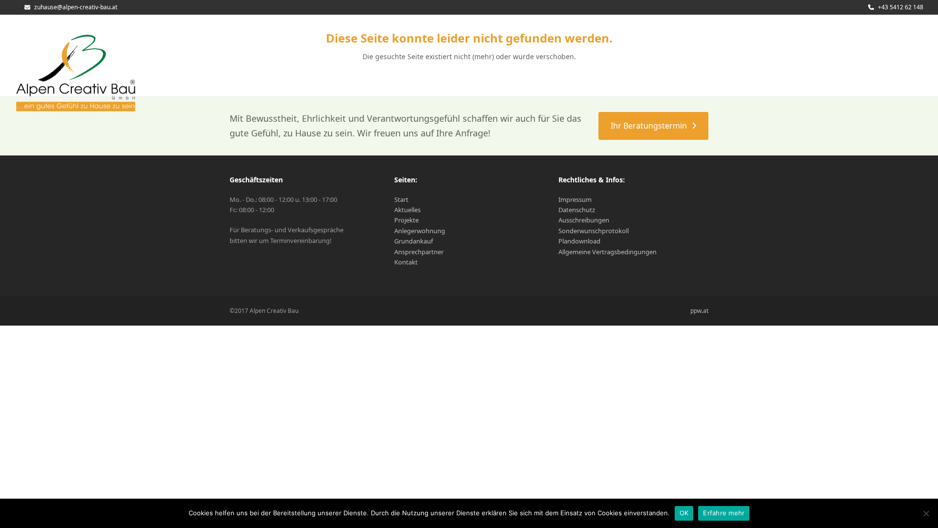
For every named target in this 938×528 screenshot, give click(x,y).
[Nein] (926, 513)
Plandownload (579, 241)
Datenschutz (576, 209)
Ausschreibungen (583, 220)
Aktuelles (407, 209)
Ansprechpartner (419, 251)
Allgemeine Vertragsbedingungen (607, 251)
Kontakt (406, 262)
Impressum (575, 199)
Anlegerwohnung (419, 230)
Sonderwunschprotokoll (593, 230)
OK (684, 513)
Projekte (406, 220)
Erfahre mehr (724, 513)
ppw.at (699, 311)
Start (401, 199)
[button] (899, 67)
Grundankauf (413, 241)
